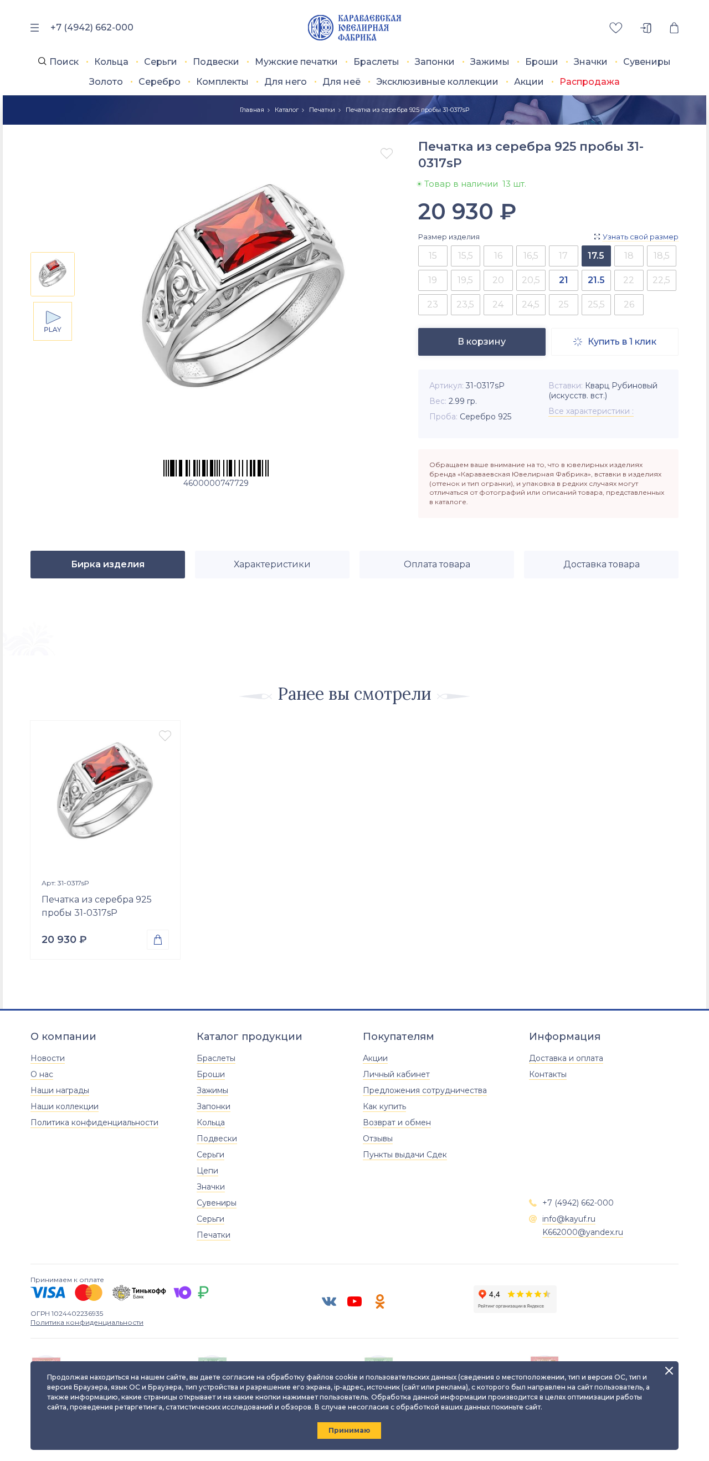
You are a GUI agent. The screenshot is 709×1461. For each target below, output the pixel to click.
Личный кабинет (396, 1074)
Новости (47, 1058)
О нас (41, 1074)
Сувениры (647, 62)
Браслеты (376, 62)
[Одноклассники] (380, 1301)
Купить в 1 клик (614, 341)
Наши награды (59, 1090)
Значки (591, 62)
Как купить (384, 1106)
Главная (252, 110)
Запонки (435, 62)
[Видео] (52, 321)
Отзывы (378, 1139)
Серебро (159, 81)
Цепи (207, 1171)
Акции (529, 81)
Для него (285, 81)
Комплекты (222, 81)
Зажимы (490, 62)
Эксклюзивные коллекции (437, 81)
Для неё (341, 81)
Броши (541, 62)
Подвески (216, 62)
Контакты (548, 1074)
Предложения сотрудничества (425, 1090)
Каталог (287, 110)
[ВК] (329, 1301)
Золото (106, 81)
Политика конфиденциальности (94, 1122)
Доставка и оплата (566, 1058)
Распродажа (589, 81)
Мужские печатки (296, 62)
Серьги (160, 62)
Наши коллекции (64, 1106)
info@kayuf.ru (568, 1219)
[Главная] (355, 28)
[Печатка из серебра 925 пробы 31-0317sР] (105, 795)
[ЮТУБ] (354, 1301)
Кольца (111, 62)
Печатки (322, 110)
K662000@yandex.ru (582, 1232)
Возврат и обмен (397, 1122)
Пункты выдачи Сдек (405, 1155)
